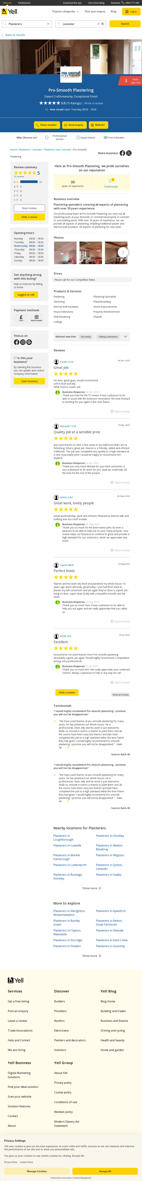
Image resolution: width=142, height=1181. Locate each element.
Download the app (72, 3)
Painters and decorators (70, 1040)
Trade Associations (20, 1030)
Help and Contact (19, 1040)
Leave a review (17, 1021)
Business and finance (114, 1021)
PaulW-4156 (66, 362)
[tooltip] (102, 24)
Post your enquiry (95, 11)
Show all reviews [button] (121, 694)
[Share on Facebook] (122, 153)
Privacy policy (63, 1083)
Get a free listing (96, 3)
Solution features (19, 1106)
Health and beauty (113, 1040)
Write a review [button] (29, 217)
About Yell (60, 1073)
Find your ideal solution (23, 1087)
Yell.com (7, 3)
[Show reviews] (25, 173)
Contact (13, 1116)
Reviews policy (63, 1112)
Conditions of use (65, 1102)
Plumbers (60, 1011)
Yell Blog (108, 991)
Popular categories (63, 11)
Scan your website (19, 1096)
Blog (114, 11)
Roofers (59, 1021)
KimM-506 (65, 636)
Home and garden (112, 1050)
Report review (122, 411)
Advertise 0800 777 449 (125, 3)
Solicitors (60, 1050)
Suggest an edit (25, 294)
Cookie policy (62, 1092)
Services (15, 991)
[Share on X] (129, 153)
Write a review (93, 103)
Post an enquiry (18, 1011)
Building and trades (113, 1011)
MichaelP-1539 (68, 426)
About (12, 1126)
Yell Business (24, 3)
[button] (48, 24)
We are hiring (16, 1050)
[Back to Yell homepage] (10, 11)
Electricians (61, 1030)
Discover (61, 991)
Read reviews (29, 208)
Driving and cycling (113, 1030)
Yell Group (63, 1062)
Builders (59, 1001)
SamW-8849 (67, 565)
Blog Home (108, 1001)
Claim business (29, 381)
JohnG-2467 (66, 497)
